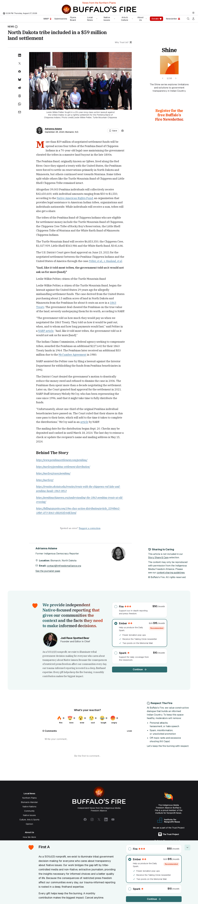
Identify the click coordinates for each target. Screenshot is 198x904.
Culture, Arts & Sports (29, 819)
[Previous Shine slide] (162, 78)
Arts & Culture (124, 18)
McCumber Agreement (72, 354)
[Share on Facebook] (19, 71)
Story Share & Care (158, 557)
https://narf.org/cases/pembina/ (53, 473)
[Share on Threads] (19, 95)
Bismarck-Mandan (29, 802)
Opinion (29, 824)
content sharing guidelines (171, 572)
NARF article (46, 331)
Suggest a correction (89, 528)
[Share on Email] (19, 112)
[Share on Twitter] (19, 63)
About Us (140, 18)
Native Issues (106, 18)
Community (29, 811)
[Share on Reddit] (19, 87)
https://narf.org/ (44, 480)
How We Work (29, 837)
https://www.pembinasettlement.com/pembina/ (61, 460)
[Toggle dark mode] (193, 13)
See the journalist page (48, 571)
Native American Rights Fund (75, 198)
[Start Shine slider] (169, 65)
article (84, 422)
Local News (90, 18)
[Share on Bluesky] (19, 79)
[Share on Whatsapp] (19, 104)
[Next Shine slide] (176, 78)
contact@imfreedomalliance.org (64, 565)
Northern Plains (29, 798)
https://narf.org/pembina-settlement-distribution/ (63, 466)
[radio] (139, 609)
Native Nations (29, 806)
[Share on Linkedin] (19, 55)
